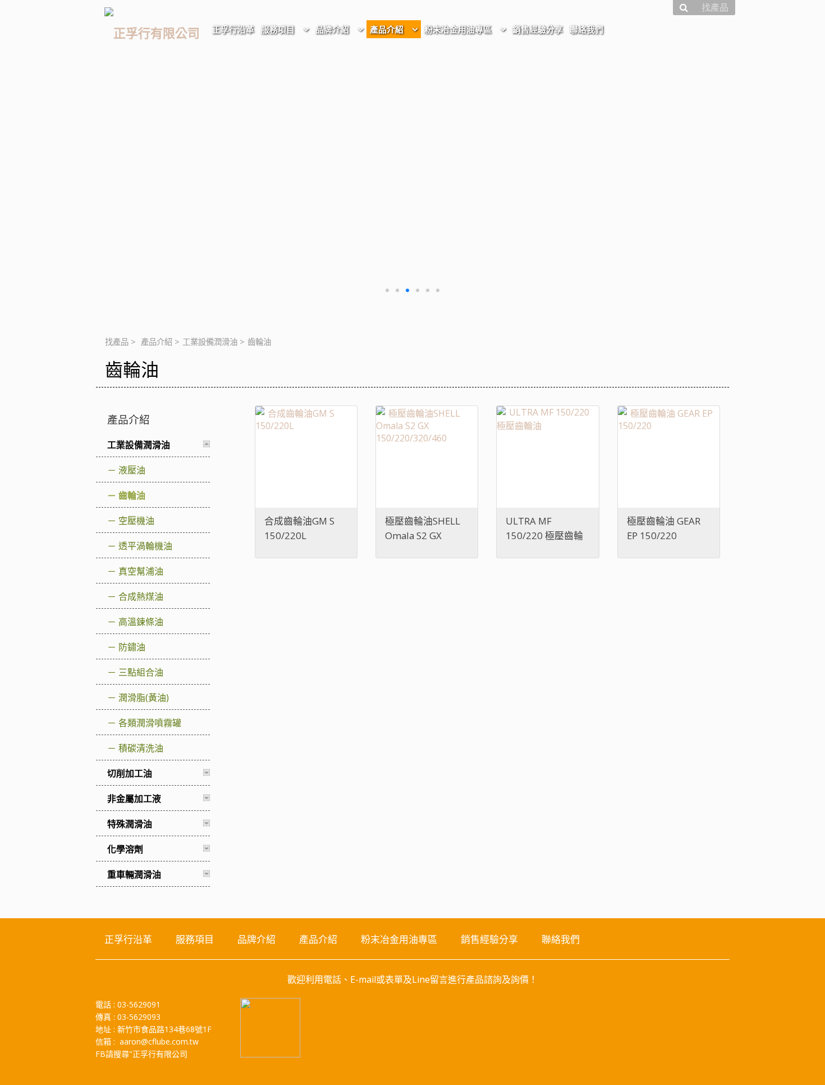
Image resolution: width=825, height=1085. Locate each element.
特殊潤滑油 (129, 824)
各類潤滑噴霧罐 (149, 723)
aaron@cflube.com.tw (159, 1041)
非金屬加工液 (134, 798)
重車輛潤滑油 (134, 874)
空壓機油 (136, 520)
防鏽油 (131, 647)
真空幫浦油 (140, 571)
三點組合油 (140, 672)
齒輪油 (131, 495)
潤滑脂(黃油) (143, 697)
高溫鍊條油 (140, 622)
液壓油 (131, 470)
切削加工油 (129, 773)
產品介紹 (156, 341)
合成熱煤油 (140, 596)
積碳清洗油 (140, 748)
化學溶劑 (125, 849)
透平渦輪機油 (145, 546)
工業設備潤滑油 (209, 341)
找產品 (117, 341)
